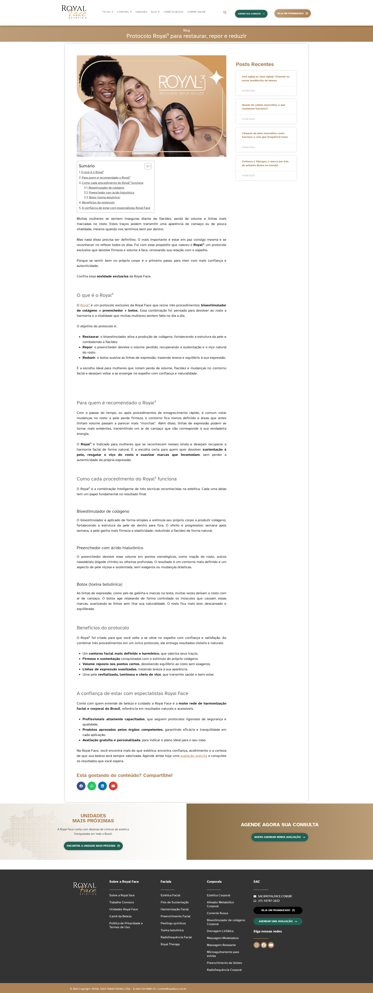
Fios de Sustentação (175, 902)
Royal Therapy (170, 944)
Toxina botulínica (172, 930)
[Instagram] (257, 945)
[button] (81, 786)
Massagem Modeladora (223, 938)
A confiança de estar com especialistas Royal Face (116, 208)
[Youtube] (271, 945)
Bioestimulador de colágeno (106, 187)
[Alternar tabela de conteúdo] (146, 166)
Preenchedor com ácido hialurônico (111, 192)
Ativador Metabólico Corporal (220, 904)
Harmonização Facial (175, 909)
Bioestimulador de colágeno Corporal (226, 922)
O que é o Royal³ (92, 172)
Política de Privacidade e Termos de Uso (126, 925)
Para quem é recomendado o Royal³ (106, 178)
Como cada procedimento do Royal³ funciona (112, 183)
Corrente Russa (217, 913)
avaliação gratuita (193, 756)
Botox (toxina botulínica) (104, 197)
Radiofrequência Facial (176, 937)
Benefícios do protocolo (98, 202)
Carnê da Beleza (120, 916)
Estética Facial (170, 895)
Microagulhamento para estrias (223, 954)
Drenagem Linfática (220, 931)
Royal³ (85, 305)
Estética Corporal (218, 895)
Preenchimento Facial (175, 916)
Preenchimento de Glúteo (224, 963)
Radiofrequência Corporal (224, 970)
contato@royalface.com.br (172, 988)
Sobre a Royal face (122, 895)
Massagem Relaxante (221, 945)
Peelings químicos (173, 923)
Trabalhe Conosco (121, 902)
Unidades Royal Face (123, 909)
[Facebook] (264, 945)
